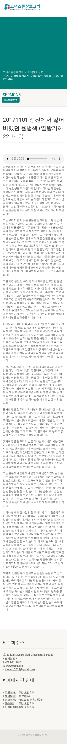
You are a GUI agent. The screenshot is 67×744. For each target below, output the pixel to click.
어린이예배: (11, 707)
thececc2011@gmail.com (20, 669)
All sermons (10, 99)
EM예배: (9, 703)
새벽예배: (10, 696)
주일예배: (10, 692)
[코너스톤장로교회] (22, 7)
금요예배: (10, 699)
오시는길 (10, 658)
